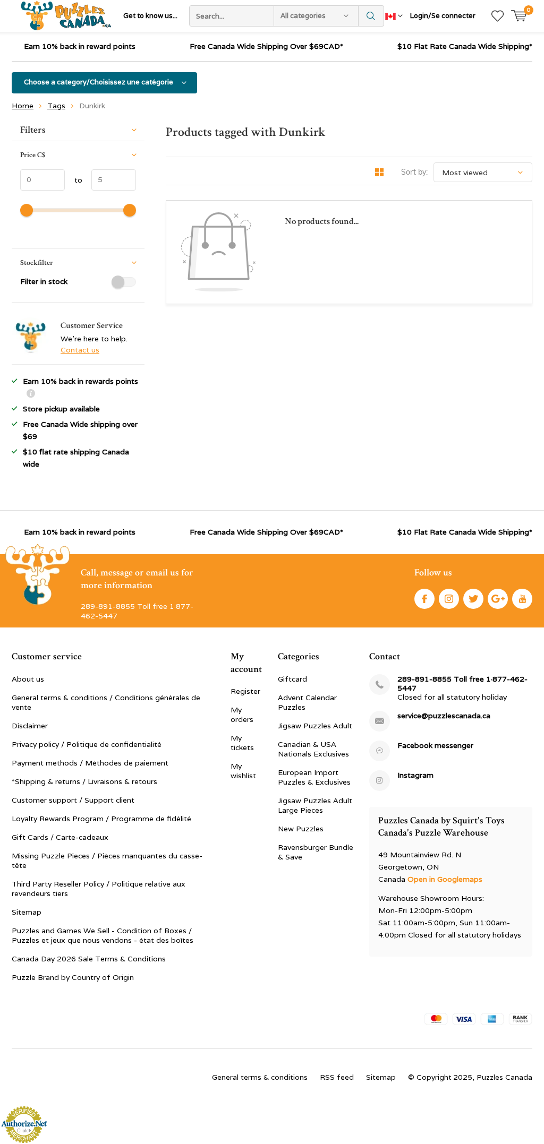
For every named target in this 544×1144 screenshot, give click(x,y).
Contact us (80, 350)
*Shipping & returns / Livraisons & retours (84, 781)
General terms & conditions (260, 1077)
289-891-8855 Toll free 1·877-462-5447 (462, 684)
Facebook (424, 599)
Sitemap (26, 912)
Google (498, 599)
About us (28, 679)
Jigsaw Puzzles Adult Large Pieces (315, 805)
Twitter (473, 599)
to (73, 180)
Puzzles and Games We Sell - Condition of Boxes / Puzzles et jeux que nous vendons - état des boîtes (102, 935)
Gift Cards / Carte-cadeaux (60, 837)
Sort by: (414, 172)
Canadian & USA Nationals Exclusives (313, 749)
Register (245, 691)
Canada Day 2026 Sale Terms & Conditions (89, 959)
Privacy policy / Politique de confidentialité (87, 744)
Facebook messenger (435, 745)
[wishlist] (497, 16)
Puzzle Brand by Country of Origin (73, 977)
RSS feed (337, 1077)
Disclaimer (30, 725)
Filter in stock (43, 281)
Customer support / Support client (73, 800)
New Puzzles (301, 828)
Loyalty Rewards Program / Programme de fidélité (101, 818)
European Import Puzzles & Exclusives (314, 777)
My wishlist (243, 770)
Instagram (449, 599)
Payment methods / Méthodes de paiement (90, 763)
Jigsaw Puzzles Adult (315, 725)
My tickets (242, 742)
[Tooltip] (31, 395)
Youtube (522, 599)
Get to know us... (150, 15)
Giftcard (292, 679)
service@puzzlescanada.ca (443, 715)
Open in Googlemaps (444, 879)
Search (371, 16)
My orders (242, 714)
